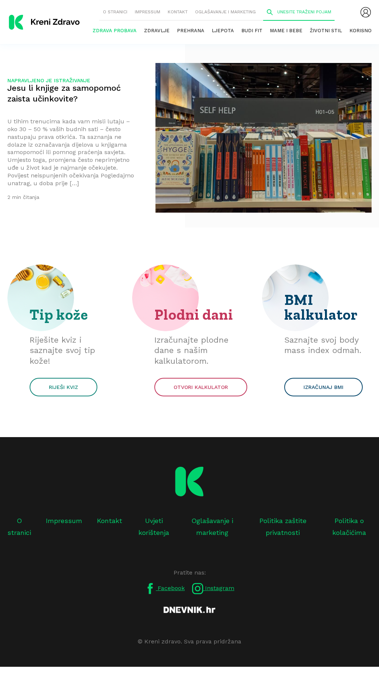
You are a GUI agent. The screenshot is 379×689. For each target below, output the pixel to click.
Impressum (147, 11)
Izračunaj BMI (323, 387)
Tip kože (59, 314)
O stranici (115, 11)
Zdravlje (157, 30)
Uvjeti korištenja (153, 526)
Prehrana (190, 30)
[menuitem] (366, 12)
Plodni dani (193, 314)
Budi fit (251, 30)
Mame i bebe (286, 30)
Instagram (218, 588)
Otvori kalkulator (201, 387)
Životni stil (326, 30)
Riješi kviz (63, 387)
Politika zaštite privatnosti (282, 526)
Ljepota (223, 30)
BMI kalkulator (321, 307)
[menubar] (366, 12)
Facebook (170, 588)
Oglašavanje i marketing (225, 11)
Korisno (360, 30)
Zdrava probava (115, 30)
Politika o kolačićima (349, 526)
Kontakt (178, 11)
